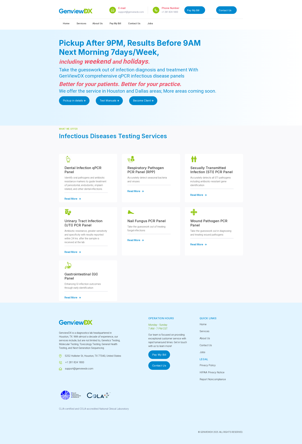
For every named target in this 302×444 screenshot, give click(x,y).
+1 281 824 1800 (170, 12)
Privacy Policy (208, 365)
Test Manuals (109, 100)
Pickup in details (74, 100)
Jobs (150, 23)
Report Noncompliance (213, 379)
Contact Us (225, 10)
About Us (97, 23)
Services (204, 331)
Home (66, 23)
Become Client (143, 100)
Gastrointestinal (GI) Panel (81, 276)
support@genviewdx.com (131, 12)
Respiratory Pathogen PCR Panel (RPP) (145, 170)
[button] (81, 23)
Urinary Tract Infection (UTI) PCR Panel (83, 223)
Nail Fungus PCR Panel (146, 221)
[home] (75, 12)
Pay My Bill (193, 10)
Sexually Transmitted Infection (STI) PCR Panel (211, 170)
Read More (72, 198)
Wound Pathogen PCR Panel (208, 223)
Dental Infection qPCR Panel (82, 170)
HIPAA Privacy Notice (212, 372)
